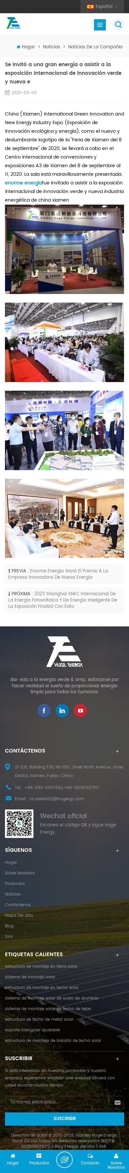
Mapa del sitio (81, 1147)
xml (9, 937)
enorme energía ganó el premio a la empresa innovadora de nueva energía (58, 574)
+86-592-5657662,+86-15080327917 (61, 788)
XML (103, 1147)
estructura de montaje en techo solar (42, 988)
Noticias (51, 47)
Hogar (28, 47)
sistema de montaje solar (30, 977)
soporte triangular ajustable (32, 1030)
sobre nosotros (20, 873)
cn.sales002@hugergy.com (56, 799)
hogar (11, 862)
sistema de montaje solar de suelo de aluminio (52, 998)
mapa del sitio (19, 915)
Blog (9, 926)
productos (15, 884)
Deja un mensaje (64, 1159)
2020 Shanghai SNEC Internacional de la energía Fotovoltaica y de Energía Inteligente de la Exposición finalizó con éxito (62, 600)
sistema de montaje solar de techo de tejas (48, 1009)
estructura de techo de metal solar (39, 1019)
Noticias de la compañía (95, 47)
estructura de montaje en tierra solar (41, 966)
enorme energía (23, 183)
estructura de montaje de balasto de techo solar (53, 1041)
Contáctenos (17, 905)
